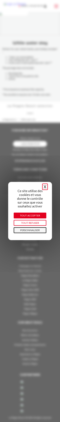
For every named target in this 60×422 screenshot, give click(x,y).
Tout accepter (30, 215)
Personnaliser (30, 230)
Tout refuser (30, 222)
